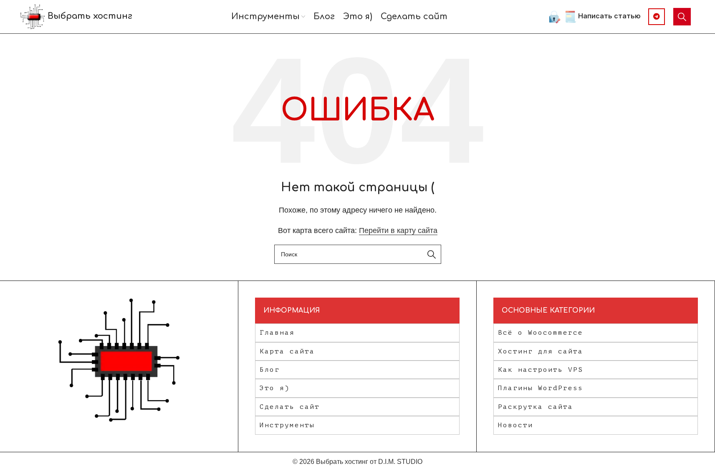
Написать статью (609, 16)
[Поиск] (682, 16)
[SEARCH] (431, 254)
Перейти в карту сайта (398, 230)
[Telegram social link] (656, 16)
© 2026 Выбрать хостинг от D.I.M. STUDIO (357, 461)
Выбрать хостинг (88, 16)
